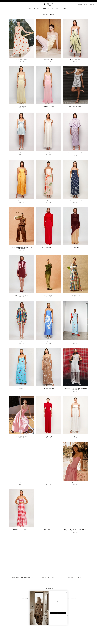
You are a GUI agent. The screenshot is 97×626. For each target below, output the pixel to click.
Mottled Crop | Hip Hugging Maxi (22, 529)
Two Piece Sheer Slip (21, 106)
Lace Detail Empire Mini (21, 152)
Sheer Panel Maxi (75, 247)
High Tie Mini (21, 341)
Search (85, 4)
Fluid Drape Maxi (48, 295)
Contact (65, 8)
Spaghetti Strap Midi (48, 200)
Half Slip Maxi (48, 436)
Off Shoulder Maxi (75, 295)
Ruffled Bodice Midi (48, 388)
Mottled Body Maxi (21, 59)
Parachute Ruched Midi (21, 200)
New (30, 8)
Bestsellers (37, 8)
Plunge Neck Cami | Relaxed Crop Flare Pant (21, 577)
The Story (51, 8)
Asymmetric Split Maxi (48, 247)
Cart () (92, 4)
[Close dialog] (66, 592)
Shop (44, 8)
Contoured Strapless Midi (75, 200)
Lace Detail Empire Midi (48, 577)
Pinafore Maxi (21, 482)
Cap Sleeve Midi (75, 341)
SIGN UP (58, 613)
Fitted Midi (22, 388)
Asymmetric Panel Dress (21, 295)
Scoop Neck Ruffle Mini (75, 106)
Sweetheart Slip (48, 59)
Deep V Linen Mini (48, 529)
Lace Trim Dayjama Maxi (48, 152)
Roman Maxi (75, 436)
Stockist (58, 8)
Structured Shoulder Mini (75, 577)
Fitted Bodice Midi (75, 59)
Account (80, 4)
